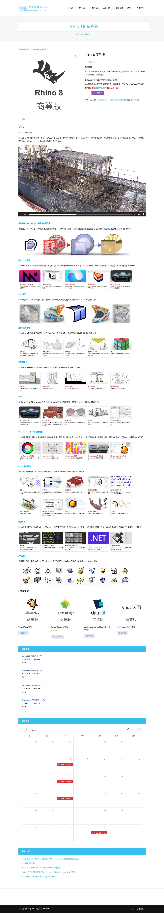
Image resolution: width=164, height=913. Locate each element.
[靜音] (139, 214)
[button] (82, 180)
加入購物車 (97, 93)
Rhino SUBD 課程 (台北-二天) (32, 656)
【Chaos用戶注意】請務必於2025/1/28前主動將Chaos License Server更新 (48, 872)
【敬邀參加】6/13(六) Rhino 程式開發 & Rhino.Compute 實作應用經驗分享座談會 (50, 859)
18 (70, 793)
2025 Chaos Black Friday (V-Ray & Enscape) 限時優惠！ (41, 868)
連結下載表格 (100, 88)
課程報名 (140, 909)
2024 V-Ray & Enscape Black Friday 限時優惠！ (38, 877)
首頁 (76, 34)
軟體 (137, 100)
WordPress (46, 909)
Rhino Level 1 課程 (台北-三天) (32, 685)
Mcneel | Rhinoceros (105, 100)
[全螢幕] (143, 214)
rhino (133, 100)
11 (70, 776)
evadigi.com (30, 909)
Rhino (34, 49)
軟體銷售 (26, 49)
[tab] (23, 119)
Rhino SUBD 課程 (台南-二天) (32, 671)
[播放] (21, 214)
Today (134, 730)
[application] (82, 180)
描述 (23, 119)
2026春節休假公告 (28, 863)
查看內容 (23, 633)
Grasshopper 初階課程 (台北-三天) (34, 700)
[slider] (80, 214)
